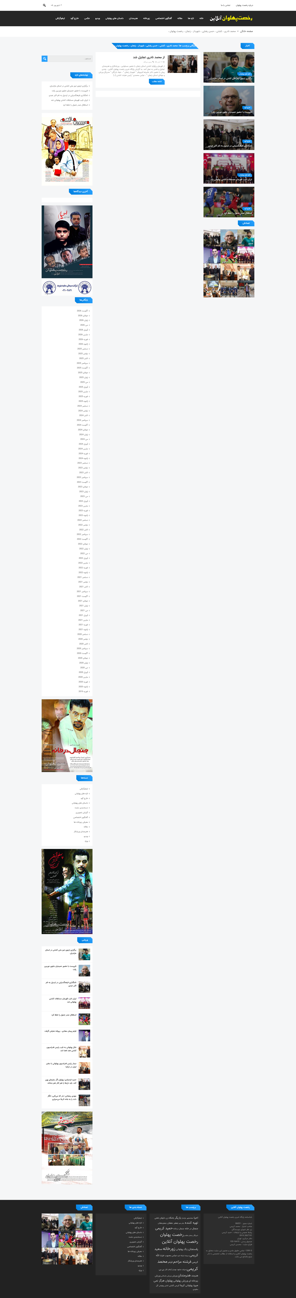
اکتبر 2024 (83, 415)
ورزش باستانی (166, 1276)
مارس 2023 (83, 506)
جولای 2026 (83, 315)
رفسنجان (193, 1249)
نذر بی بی (163, 1269)
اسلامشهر (190, 1218)
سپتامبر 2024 (82, 420)
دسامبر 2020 (82, 634)
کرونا (182, 1285)
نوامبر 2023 (83, 467)
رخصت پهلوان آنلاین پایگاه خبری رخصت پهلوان (231, 18)
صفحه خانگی (246, 31)
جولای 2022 (83, 544)
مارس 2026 (83, 334)
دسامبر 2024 (82, 406)
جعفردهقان (162, 1223)
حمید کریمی (164, 1228)
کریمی (177, 1285)
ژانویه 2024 (83, 458)
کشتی (171, 1285)
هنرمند (194, 1276)
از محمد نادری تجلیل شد (149, 57)
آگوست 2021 (82, 596)
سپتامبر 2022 (82, 534)
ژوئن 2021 (83, 605)
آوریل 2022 (83, 558)
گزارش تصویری (82, 812)
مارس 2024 (83, 448)
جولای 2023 (83, 486)
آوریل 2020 (83, 672)
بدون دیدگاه (148, 62)
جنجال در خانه (191, 1228)
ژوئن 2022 (83, 548)
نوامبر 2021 (83, 582)
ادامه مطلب (157, 81)
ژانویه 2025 (83, 401)
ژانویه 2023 (83, 515)
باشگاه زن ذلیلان (167, 1218)
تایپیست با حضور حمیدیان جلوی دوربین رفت (70, 90)
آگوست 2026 (82, 310)
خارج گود (74, 18)
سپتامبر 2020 (82, 648)
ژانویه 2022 (83, 572)
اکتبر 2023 (83, 472)
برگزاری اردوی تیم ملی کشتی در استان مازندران (69, 86)
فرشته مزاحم (182, 1262)
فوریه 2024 (83, 453)
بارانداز (184, 1218)
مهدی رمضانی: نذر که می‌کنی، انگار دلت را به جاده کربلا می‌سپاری (62, 1098)
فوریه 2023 (83, 510)
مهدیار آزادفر (172, 1269)
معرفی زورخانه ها (81, 822)
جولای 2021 (83, 601)
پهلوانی (189, 1285)
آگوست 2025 (82, 367)
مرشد (184, 1269)
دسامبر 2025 (82, 348)
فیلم (170, 1262)
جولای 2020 (83, 658)
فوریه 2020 (83, 682)
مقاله (179, 18)
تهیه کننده (191, 1222)
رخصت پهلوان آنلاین (180, 1241)
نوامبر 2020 (83, 639)
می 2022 (84, 553)
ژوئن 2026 (83, 320)
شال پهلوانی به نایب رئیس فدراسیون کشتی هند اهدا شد (61, 1049)
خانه (201, 18)
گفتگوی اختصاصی (163, 18)
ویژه (86, 841)
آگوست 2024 (82, 425)
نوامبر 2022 (83, 525)
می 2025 (84, 382)
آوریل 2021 (83, 615)
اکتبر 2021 (83, 586)
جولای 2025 (83, 372)
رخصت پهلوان (172, 1234)
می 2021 (84, 610)
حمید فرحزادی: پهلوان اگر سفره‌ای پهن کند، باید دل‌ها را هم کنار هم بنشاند (60, 1081)
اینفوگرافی (60, 18)
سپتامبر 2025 (82, 363)
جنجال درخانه (178, 1228)
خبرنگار (195, 1235)
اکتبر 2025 (83, 358)
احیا (196, 1218)
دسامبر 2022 (82, 520)
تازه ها (191, 18)
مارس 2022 (83, 563)
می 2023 (84, 496)
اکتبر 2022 (83, 529)
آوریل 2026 (83, 329)
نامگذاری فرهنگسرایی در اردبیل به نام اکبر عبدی (68, 95)
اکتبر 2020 (83, 644)
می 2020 (84, 667)
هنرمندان (133, 18)
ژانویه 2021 (83, 629)
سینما (187, 1255)
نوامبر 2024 (83, 410)
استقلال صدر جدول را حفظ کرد (75, 105)
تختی (156, 1218)
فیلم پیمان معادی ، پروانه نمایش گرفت (60, 1031)
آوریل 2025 (83, 387)
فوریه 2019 (83, 691)
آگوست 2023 (82, 482)
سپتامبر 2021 (82, 591)
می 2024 (84, 439)
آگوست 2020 (82, 653)
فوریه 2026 (83, 339)
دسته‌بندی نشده (81, 807)
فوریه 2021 (83, 624)
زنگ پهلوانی (182, 1249)
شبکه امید (180, 1255)
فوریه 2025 (83, 396)
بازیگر (178, 1218)
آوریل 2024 (83, 444)
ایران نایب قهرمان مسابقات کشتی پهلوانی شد (69, 100)
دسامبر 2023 (82, 463)
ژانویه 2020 (83, 686)
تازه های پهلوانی (244, 74)
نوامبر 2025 (83, 353)
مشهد (179, 1269)
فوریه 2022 (83, 567)
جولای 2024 (83, 429)
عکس (87, 18)
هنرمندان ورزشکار (81, 831)
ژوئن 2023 (83, 491)
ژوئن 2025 (83, 377)
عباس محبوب (171, 1255)
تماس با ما (225, 5)
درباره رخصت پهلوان (244, 5)
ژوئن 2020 (83, 663)
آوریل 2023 (83, 501)
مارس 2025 (83, 391)
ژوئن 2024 (83, 434)
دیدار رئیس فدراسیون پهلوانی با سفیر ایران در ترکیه (61, 1065)
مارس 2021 (83, 620)
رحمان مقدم (188, 1235)
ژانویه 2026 (83, 344)
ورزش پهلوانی (180, 1281)
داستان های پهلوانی (114, 18)
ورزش (174, 1276)
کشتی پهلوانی (163, 1285)
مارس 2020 (83, 677)
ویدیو (97, 18)
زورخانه (146, 18)
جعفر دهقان (172, 1223)
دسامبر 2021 (82, 577)
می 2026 (84, 325)
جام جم (181, 1223)
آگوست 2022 (82, 539)
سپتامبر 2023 (82, 477)
